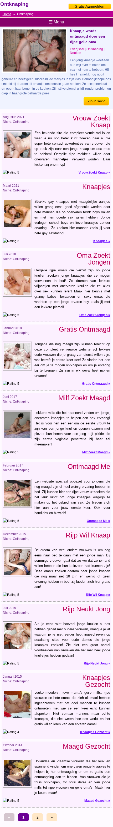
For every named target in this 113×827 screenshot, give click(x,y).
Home (7, 14)
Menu (56, 22)
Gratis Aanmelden (89, 6)
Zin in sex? (96, 101)
